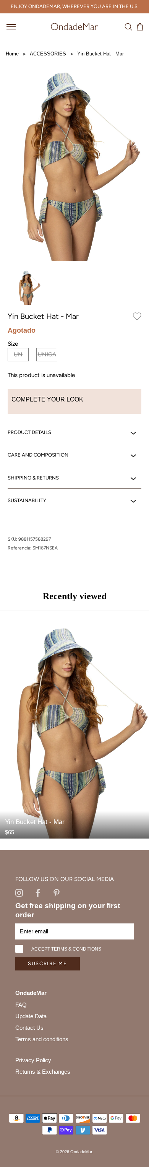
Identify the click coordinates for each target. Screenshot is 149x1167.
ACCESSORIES (48, 54)
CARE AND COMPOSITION (38, 455)
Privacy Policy (33, 1060)
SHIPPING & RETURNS (33, 478)
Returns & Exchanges (42, 1071)
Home (12, 54)
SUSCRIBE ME (47, 963)
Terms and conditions (41, 1039)
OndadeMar (81, 1151)
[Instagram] (19, 892)
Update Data (31, 1016)
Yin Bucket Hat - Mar (100, 54)
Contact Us (29, 1027)
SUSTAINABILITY (27, 500)
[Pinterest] (56, 892)
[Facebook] (38, 892)
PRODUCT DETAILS (29, 432)
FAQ (21, 1004)
